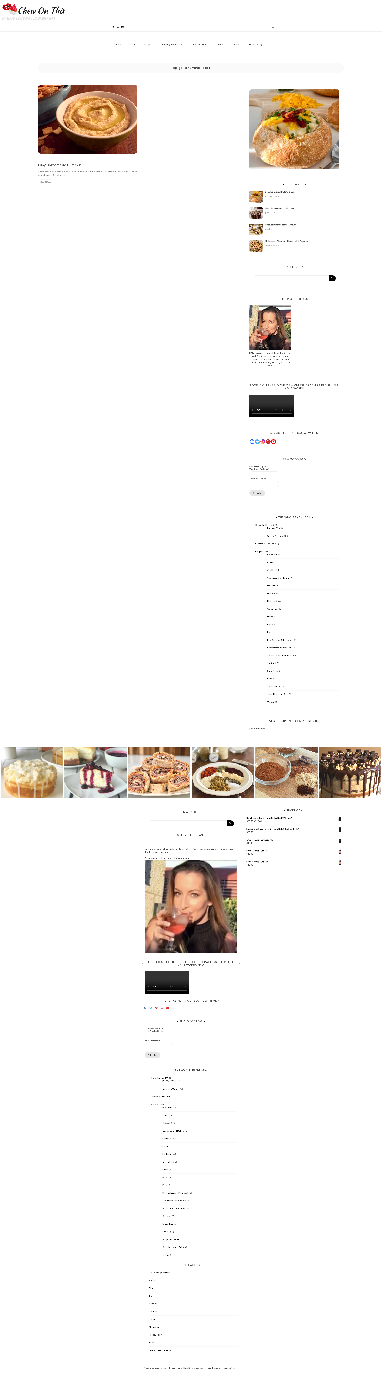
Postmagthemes (230, 1368)
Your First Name (257, 478)
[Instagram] (262, 441)
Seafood (271, 663)
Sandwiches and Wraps (279, 647)
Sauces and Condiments (279, 655)
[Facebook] (252, 441)
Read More (45, 182)
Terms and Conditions (160, 1350)
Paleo (270, 624)
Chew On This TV (199, 44)
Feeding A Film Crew (172, 44)
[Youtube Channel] (273, 441)
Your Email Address (259, 469)
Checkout (153, 1303)
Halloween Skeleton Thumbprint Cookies (286, 241)
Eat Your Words (275, 528)
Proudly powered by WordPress (159, 1368)
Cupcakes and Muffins (278, 578)
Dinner (270, 593)
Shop (220, 44)
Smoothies (272, 671)
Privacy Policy (255, 44)
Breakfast (272, 554)
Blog (151, 1288)
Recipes (148, 44)
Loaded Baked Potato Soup (280, 192)
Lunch (270, 616)
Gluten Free (272, 609)
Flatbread (272, 601)
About (133, 44)
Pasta (270, 632)
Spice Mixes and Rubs (277, 694)
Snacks (270, 678)
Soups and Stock (275, 686)
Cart (151, 1296)
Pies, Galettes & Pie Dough (280, 640)
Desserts (271, 585)
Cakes (270, 562)
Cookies (271, 570)
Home (119, 44)
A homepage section (159, 1272)
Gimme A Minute (275, 536)
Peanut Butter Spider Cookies (280, 224)
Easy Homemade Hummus (60, 165)
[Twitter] (257, 441)
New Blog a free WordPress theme (200, 1368)
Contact (237, 44)
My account (154, 1327)
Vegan (270, 702)
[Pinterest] (268, 441)
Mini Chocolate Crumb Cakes (280, 208)
